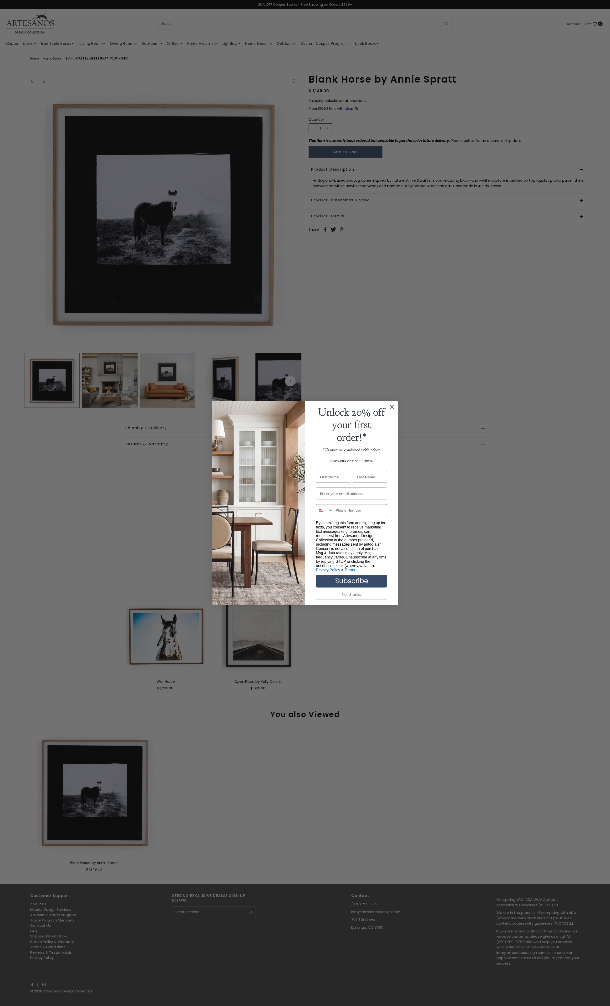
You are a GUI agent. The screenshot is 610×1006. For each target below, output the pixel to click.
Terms (350, 570)
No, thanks (351, 594)
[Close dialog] (392, 407)
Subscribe (351, 581)
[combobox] (324, 510)
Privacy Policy (328, 570)
